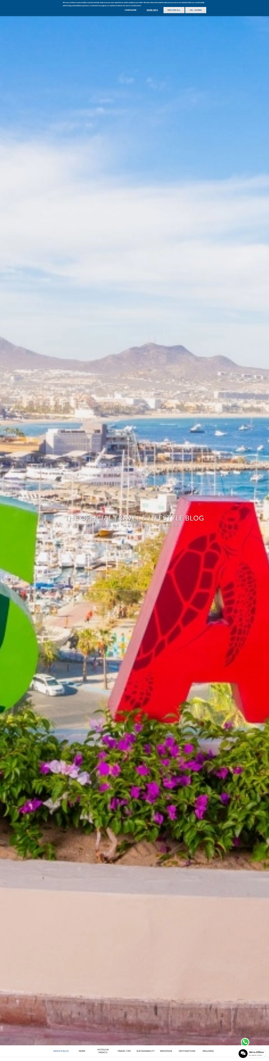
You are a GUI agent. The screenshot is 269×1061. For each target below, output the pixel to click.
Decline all (174, 10)
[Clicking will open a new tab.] (245, 1042)
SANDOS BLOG (61, 1051)
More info (152, 10)
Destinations (187, 1051)
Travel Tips (124, 1051)
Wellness (208, 1051)
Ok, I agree (196, 10)
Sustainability (146, 1051)
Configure (130, 10)
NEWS (82, 1051)
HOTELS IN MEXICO (103, 1051)
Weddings (166, 1051)
